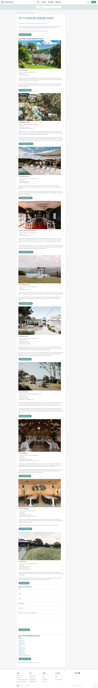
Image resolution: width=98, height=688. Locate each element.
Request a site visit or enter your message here (27, 613)
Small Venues (20, 652)
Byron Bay (29, 13)
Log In (88, 2)
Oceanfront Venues (22, 648)
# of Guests (20, 608)
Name (19, 589)
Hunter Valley (39, 23)
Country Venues (21, 643)
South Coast (45, 23)
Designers (44, 681)
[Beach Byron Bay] (39, 334)
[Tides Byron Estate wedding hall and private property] (39, 175)
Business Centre (33, 675)
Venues (44, 675)
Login (56, 675)
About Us (18, 675)
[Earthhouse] (39, 451)
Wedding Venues (23, 13)
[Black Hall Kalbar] (39, 229)
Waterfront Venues (22, 654)
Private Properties (21, 651)
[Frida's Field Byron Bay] (39, 560)
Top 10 (33, 13)
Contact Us (19, 677)
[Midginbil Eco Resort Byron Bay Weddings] (39, 121)
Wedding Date (21, 603)
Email (19, 593)
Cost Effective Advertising (21, 681)
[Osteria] (39, 507)
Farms (19, 645)
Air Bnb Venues (21, 640)
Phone (19, 598)
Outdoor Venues (21, 649)
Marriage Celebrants (33, 681)
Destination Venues (22, 644)
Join (93, 2)
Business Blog (32, 677)
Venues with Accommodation (23, 655)
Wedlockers (7, 2)
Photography (45, 679)
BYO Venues (20, 641)
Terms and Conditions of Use (22, 679)
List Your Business (58, 679)
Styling (44, 677)
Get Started (36, 662)
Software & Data (78, 685)
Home (18, 13)
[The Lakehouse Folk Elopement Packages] (39, 283)
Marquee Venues (21, 647)
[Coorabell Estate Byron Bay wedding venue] (39, 68)
